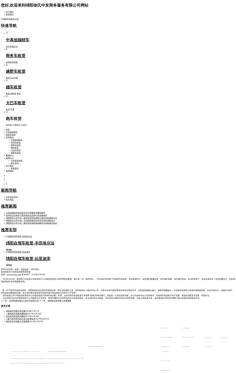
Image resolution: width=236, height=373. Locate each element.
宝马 (8, 46)
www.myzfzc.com (14, 274)
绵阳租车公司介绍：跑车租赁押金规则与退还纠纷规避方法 (31, 218)
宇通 (12, 109)
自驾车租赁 (16, 143)
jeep (12, 78)
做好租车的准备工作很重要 (59, 301)
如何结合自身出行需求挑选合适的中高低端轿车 (26, 215)
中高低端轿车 (12, 132)
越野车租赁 (16, 153)
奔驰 (12, 46)
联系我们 (10, 14)
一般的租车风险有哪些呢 (17, 314)
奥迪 (8, 94)
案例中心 (10, 155)
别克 (12, 62)
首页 (8, 130)
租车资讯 (15, 163)
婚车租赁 (15, 148)
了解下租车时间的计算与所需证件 (20, 319)
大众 (16, 46)
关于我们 (10, 12)
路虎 (8, 78)
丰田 (8, 62)
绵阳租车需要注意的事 (16, 311)
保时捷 (13, 94)
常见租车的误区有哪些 (16, 316)
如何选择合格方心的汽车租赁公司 (24, 301)
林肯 (19, 94)
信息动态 (25, 269)
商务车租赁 (11, 135)
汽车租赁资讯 (17, 161)
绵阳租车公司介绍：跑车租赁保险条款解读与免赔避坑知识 (31, 223)
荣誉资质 (15, 168)
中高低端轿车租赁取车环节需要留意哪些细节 (25, 213)
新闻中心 (10, 158)
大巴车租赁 (16, 150)
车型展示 (10, 137)
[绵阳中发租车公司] (10, 19)
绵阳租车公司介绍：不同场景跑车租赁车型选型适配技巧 (30, 221)
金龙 (8, 109)
